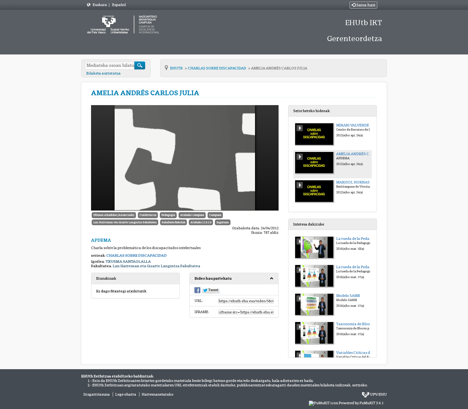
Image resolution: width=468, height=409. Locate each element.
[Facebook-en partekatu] (197, 290)
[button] (234, 278)
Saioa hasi (365, 5)
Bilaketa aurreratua (103, 73)
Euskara (100, 5)
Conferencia (147, 215)
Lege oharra (125, 394)
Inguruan (222, 222)
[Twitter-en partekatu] (211, 290)
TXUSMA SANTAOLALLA (128, 261)
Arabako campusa (192, 215)
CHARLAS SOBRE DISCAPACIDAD (217, 68)
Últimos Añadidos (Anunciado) (113, 215)
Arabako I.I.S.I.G (200, 222)
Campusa (215, 215)
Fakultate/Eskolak (173, 222)
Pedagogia (168, 215)
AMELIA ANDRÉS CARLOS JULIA (279, 68)
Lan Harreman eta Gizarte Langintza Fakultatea (125, 222)
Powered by (361, 403)
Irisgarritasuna (96, 394)
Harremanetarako (158, 394)
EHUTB (176, 68)
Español (119, 5)
